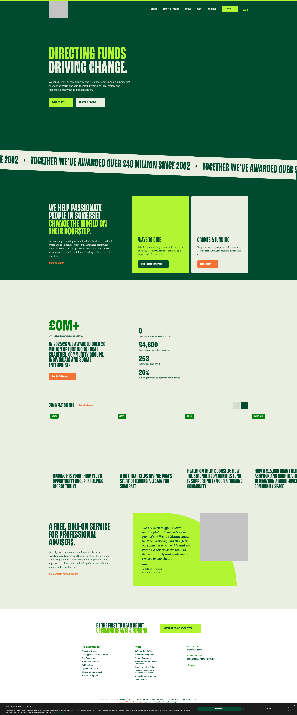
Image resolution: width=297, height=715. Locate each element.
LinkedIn (188, 668)
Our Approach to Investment (95, 654)
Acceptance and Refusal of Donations (146, 662)
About (199, 9)
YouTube (199, 668)
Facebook (193, 668)
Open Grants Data (90, 668)
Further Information (91, 646)
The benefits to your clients (63, 574)
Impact (188, 9)
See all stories (86, 405)
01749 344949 (194, 649)
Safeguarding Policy (144, 651)
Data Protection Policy (145, 667)
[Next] (244, 405)
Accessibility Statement (145, 676)
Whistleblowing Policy (145, 654)
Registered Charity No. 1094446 (130, 702)
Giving (154, 9)
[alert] (148, 709)
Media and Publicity (91, 661)
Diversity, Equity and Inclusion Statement (144, 672)
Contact (212, 9)
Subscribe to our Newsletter (177, 628)
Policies (138, 646)
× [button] (294, 705)
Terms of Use (141, 680)
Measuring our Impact (92, 672)
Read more (60, 712)
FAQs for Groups (89, 651)
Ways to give (58, 102)
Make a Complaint (90, 675)
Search (245, 10)
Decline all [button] (266, 709)
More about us (56, 263)
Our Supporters (89, 658)
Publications (87, 665)
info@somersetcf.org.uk (200, 659)
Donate (228, 8)
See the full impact (60, 376)
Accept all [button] (219, 709)
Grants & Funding (171, 9)
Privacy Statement (143, 658)
